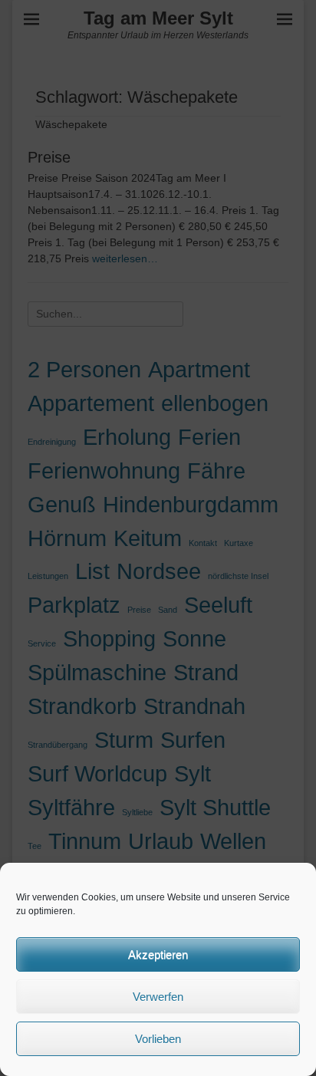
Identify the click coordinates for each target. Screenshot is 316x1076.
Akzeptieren (158, 954)
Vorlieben (158, 1038)
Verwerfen (158, 996)
